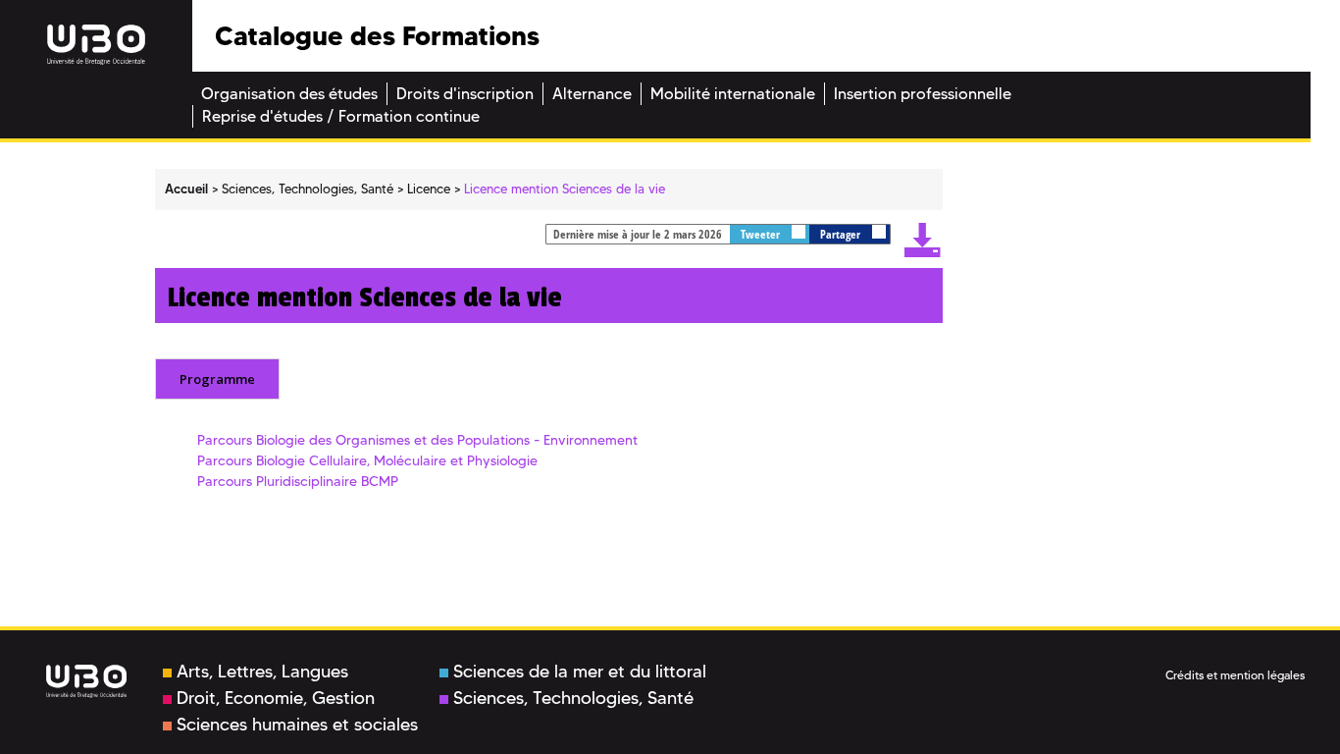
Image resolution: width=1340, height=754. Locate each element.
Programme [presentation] (217, 379)
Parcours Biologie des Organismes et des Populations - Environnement (417, 440)
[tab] (217, 379)
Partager (841, 234)
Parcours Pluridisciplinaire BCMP (297, 481)
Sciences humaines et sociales (297, 724)
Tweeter (762, 234)
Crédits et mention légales (1235, 675)
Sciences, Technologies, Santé (573, 698)
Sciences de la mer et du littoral (579, 671)
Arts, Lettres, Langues (262, 671)
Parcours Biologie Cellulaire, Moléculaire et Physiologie (367, 460)
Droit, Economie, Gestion (276, 698)
